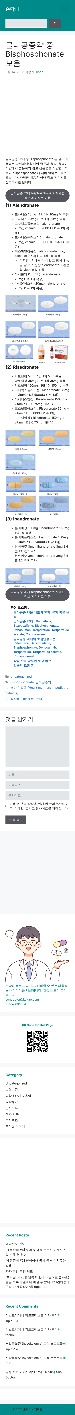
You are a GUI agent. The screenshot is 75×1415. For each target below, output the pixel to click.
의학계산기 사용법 (18, 1096)
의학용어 (11, 1102)
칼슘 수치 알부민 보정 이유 (32, 661)
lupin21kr (11, 1321)
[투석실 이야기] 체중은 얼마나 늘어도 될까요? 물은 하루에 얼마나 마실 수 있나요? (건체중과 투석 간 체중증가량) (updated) (37, 1282)
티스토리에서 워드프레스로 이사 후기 (31, 1315)
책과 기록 (12, 1114)
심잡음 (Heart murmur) (26, 699)
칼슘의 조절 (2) (24, 665)
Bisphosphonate (22, 682)
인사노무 (11, 1108)
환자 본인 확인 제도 (19, 1271)
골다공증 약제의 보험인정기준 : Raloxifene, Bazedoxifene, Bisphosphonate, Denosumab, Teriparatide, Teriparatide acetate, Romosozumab (37, 647)
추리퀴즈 (11, 1120)
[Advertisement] (37, 118)
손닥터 (12, 9)
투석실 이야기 (15, 1126)
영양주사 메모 (15, 1243)
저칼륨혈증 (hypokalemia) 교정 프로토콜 (34, 1343)
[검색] (55, 23)
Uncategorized (21, 676)
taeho (9, 1335)
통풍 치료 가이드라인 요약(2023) (28, 1372)
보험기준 (11, 1089)
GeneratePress (53, 1409)
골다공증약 (43, 682)
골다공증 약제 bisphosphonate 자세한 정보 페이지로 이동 (38, 195)
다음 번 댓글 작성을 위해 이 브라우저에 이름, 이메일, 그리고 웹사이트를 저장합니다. (38, 806)
